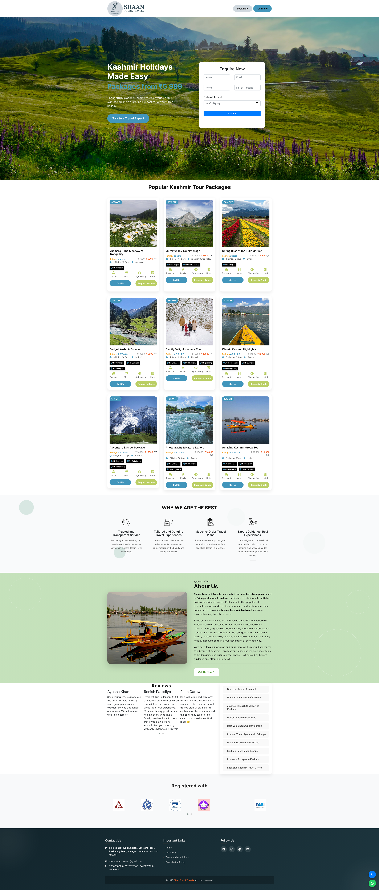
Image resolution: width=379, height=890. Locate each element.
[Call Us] (372, 874)
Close (218, 92)
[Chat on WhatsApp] (372, 883)
